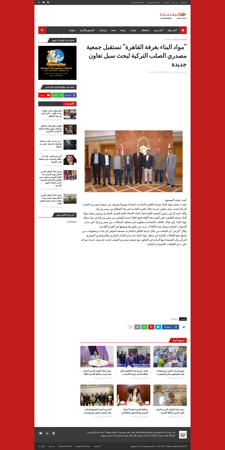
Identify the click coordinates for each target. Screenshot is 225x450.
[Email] (137, 327)
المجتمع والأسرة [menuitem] (87, 30)
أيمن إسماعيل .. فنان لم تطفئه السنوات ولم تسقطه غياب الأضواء (50, 159)
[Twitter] (158, 327)
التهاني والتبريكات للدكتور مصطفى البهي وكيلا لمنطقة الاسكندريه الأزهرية (50, 129)
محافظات (167, 39)
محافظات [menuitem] (145, 30)
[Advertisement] (94, 16)
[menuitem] (183, 30)
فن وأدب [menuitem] (103, 30)
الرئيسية (183, 2)
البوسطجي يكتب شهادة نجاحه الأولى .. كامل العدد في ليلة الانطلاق (51, 113)
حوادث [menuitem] (133, 30)
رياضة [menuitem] (123, 30)
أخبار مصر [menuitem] (158, 30)
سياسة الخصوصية (153, 2)
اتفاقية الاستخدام (137, 2)
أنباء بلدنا (160, 446)
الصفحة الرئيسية (180, 39)
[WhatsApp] (144, 327)
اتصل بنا (166, 2)
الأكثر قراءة (69, 103)
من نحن (175, 2)
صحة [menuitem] (113, 30)
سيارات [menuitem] (72, 30)
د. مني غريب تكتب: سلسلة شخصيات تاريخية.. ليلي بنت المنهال (50, 144)
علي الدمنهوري (136, 446)
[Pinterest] (151, 327)
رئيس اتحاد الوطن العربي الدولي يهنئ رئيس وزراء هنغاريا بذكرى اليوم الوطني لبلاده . (50, 199)
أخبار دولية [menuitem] (172, 30)
